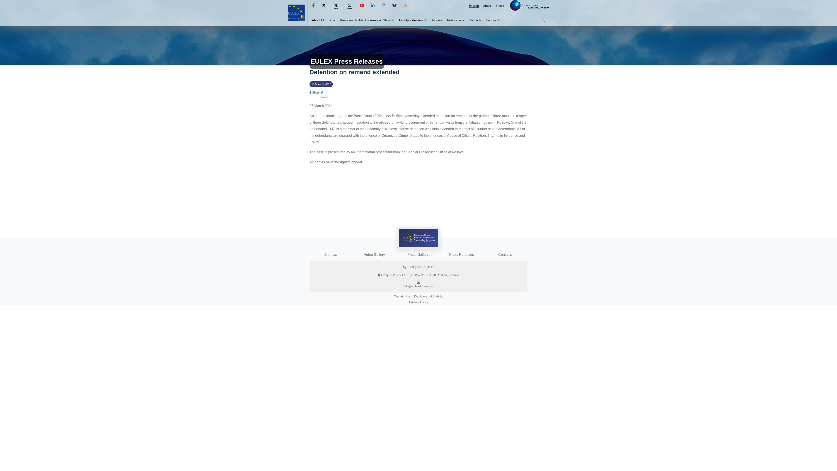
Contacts (475, 20)
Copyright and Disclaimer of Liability (418, 296)
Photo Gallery (418, 254)
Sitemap (330, 254)
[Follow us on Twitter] (324, 5)
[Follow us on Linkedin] (373, 5)
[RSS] (405, 5)
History (491, 20)
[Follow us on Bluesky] (394, 5)
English (474, 5)
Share (315, 92)
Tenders (437, 20)
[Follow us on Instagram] (383, 5)
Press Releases (461, 254)
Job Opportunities (410, 20)
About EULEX (322, 20)
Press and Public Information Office (365, 20)
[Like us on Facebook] (313, 5)
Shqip (487, 5)
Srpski (499, 5)
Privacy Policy (418, 302)
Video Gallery (374, 254)
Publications (455, 20)
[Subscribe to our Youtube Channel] (361, 5)
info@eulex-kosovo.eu (419, 286)
